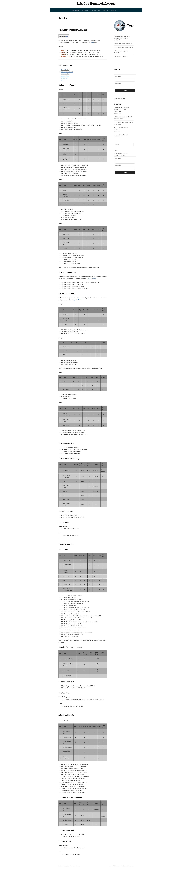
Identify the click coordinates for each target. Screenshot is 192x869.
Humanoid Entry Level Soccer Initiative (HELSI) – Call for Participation (122, 38)
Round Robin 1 (65, 70)
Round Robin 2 (65, 74)
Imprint (78, 866)
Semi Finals (64, 78)
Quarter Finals (65, 76)
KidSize (63, 50)
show (66, 36)
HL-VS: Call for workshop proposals (123, 47)
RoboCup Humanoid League (96, 3)
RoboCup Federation (63, 866)
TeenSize (64, 52)
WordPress (118, 866)
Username (118, 76)
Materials (85, 10)
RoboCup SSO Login (119, 98)
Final (62, 80)
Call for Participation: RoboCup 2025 (123, 43)
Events (105, 10)
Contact (113, 10)
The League (75, 10)
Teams (92, 42)
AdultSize (63, 54)
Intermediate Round (67, 72)
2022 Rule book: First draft (121, 56)
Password (118, 83)
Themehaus (130, 866)
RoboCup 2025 (96, 10)
